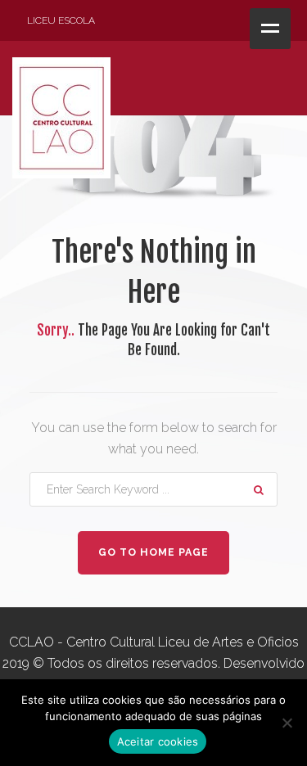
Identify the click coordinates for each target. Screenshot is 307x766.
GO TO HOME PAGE (153, 552)
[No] (286, 722)
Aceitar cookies (158, 741)
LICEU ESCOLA (61, 20)
